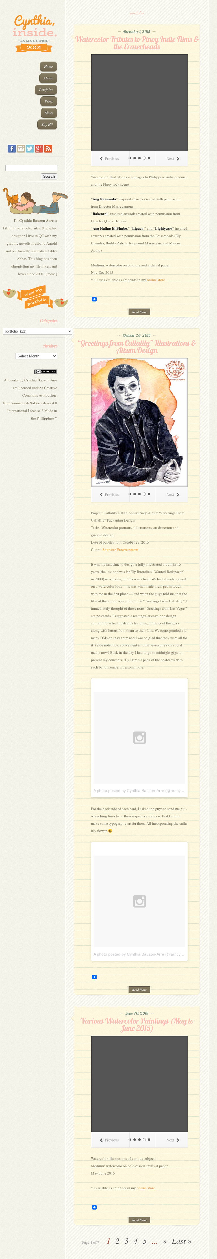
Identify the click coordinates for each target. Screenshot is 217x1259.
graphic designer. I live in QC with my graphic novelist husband (32, 235)
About (48, 78)
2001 (40, 273)
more (51, 273)
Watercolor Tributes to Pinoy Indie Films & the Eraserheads (137, 42)
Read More (139, 312)
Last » (182, 1240)
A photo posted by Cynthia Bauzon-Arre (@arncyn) (139, 790)
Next (170, 158)
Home (48, 66)
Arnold (51, 243)
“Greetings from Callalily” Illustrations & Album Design (136, 346)
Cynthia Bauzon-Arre (40, 380)
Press (49, 101)
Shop (49, 112)
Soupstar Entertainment (120, 549)
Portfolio (46, 89)
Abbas (22, 258)
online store (156, 279)
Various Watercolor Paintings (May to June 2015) (137, 1024)
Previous (112, 158)
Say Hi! (47, 124)
